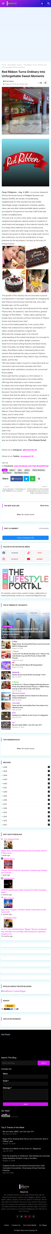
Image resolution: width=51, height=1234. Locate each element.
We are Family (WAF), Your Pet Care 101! (18, 1131)
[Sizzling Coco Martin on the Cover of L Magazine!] (6, 716)
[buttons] (17, 1216)
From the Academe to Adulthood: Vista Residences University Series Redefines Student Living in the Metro (26, 1157)
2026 (26, 767)
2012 (26, 825)
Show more (44, 505)
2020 (26, 792)
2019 (26, 796)
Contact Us (16, 1225)
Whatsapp (32, 478)
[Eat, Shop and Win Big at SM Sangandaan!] (6, 665)
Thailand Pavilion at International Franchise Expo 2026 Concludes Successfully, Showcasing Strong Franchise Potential (24, 1168)
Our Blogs (43, 1225)
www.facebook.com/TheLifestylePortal (31, 466)
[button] (43, 3)
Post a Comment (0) (25, 538)
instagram (14, 559)
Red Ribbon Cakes (15, 65)
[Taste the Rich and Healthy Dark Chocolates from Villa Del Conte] (6, 706)
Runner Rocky (9, 859)
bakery (12, 470)
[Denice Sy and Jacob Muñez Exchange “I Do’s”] (6, 675)
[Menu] (3, 3)
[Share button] (39, 478)
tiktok (40, 553)
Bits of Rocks (9, 898)
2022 (26, 784)
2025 (26, 771)
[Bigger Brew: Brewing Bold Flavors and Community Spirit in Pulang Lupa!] (6, 644)
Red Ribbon (7, 473)
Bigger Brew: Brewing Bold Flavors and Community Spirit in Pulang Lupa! (25, 1140)
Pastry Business (38, 470)
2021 (26, 788)
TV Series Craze (10, 918)
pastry (27, 470)
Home (4, 65)
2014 (26, 817)
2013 (26, 821)
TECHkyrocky (9, 878)
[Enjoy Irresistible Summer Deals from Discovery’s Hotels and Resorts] (6, 696)
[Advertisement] (25, 34)
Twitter (26, 478)
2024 (26, 775)
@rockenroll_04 (26, 456)
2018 (26, 800)
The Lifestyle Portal (11, 839)
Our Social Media (29, 1225)
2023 (26, 779)
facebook (15, 553)
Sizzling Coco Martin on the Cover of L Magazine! (22, 1149)
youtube (39, 559)
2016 (26, 808)
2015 (26, 812)
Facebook (18, 479)
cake (19, 470)
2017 (26, 804)
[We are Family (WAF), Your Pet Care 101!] (6, 725)
